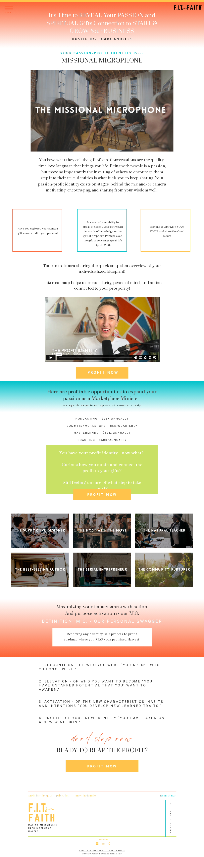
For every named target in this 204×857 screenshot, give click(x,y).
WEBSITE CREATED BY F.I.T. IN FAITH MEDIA (102, 850)
